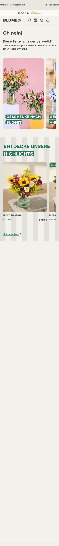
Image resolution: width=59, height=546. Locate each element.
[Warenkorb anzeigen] (48, 20)
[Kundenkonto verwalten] (42, 20)
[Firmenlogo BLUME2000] (12, 20)
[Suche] (30, 20)
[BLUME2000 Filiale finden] (36, 20)
